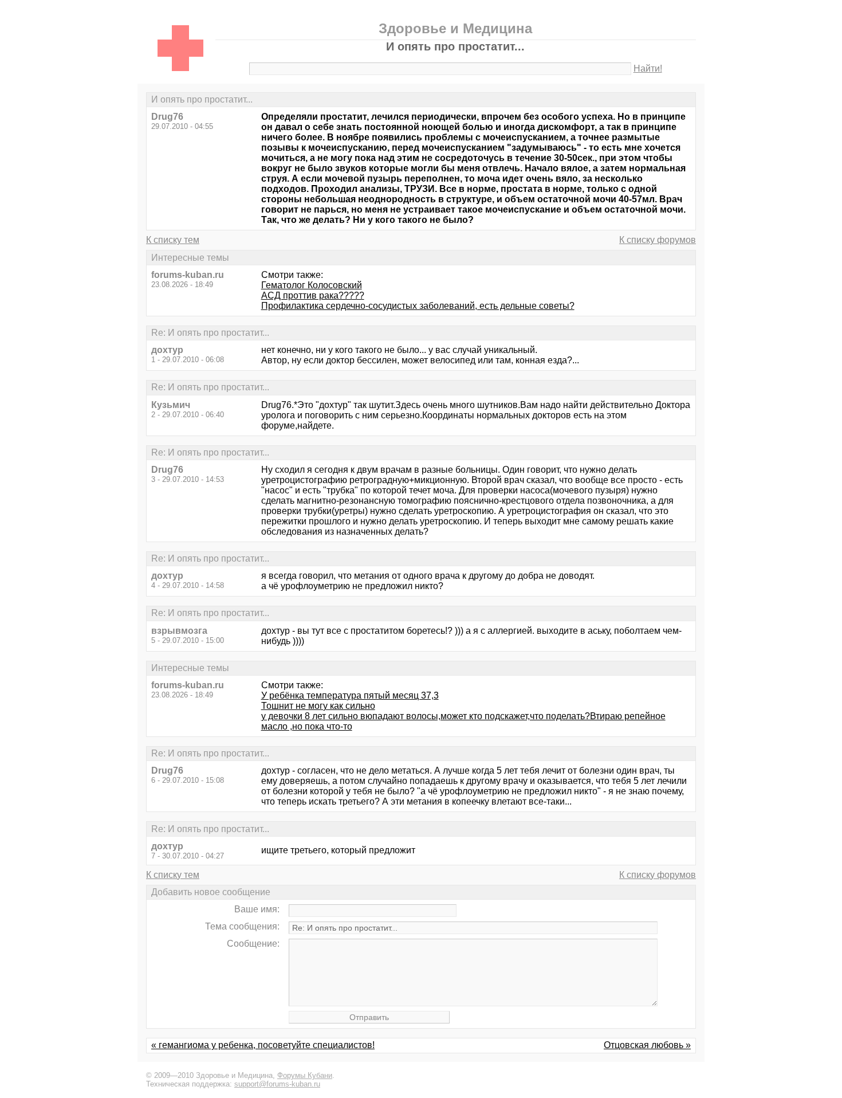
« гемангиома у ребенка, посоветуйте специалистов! (263, 1045)
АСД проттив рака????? (312, 295)
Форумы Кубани (304, 1075)
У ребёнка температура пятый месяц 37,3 (350, 695)
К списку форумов (657, 240)
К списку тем (172, 240)
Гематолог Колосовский (311, 285)
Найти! (648, 68)
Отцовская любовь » (647, 1045)
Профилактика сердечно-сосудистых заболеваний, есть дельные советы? (418, 306)
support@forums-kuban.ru (277, 1084)
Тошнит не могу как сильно (318, 706)
